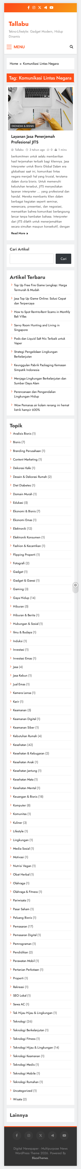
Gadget (18, 571)
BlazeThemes (40, 1158)
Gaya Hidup (21, 598)
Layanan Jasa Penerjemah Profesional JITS (33, 139)
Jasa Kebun (20, 675)
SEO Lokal (19, 995)
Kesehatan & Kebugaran (28, 753)
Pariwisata (19, 900)
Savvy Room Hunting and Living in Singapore (37, 327)
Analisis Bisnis (22, 433)
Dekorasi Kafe (22, 468)
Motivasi (18, 857)
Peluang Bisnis (22, 917)
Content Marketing (25, 459)
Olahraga (19, 883)
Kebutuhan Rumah (25, 736)
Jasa (15, 667)
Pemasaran (20, 926)
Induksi (18, 641)
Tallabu (19, 23)
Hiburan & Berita (24, 615)
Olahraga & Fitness (25, 891)
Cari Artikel (19, 249)
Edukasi (18, 502)
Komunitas (20, 814)
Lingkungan (21, 840)
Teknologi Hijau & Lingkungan (33, 1047)
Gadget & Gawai (24, 580)
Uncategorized (22, 1090)
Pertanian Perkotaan (26, 969)
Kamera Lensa (22, 693)
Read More (18, 233)
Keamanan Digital (24, 719)
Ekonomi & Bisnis (23, 126)
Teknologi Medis (24, 1064)
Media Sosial (21, 848)
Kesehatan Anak (23, 762)
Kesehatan (19, 745)
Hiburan (18, 606)
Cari (63, 258)
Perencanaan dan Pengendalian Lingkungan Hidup (35, 394)
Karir (16, 701)
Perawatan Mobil (24, 961)
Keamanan (20, 710)
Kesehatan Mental (24, 788)
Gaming (18, 589)
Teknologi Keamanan (26, 1056)
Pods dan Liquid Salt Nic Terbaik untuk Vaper (39, 340)
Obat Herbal (21, 874)
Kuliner (17, 822)
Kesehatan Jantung (25, 770)
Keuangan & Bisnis (25, 796)
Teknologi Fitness (24, 1038)
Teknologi (19, 1021)
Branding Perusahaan (27, 451)
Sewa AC (19, 1004)
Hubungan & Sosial (25, 623)
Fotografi (19, 563)
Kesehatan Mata (23, 779)
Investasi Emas (22, 658)
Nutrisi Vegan (22, 866)
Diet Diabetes (22, 485)
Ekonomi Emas (22, 520)
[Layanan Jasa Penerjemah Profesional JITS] (40, 108)
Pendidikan (20, 952)
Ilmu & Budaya (22, 632)
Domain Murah (22, 494)
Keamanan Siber (23, 727)
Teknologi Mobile (24, 1073)
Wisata (17, 1099)
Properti (18, 978)
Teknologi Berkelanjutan (28, 1030)
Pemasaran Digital (25, 935)
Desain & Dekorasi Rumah (30, 476)
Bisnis (17, 442)
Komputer (19, 805)
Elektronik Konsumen (26, 537)
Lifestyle (18, 831)
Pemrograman (22, 943)
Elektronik (19, 528)
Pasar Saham (21, 909)
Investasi (18, 649)
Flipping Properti (24, 554)
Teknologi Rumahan (26, 1082)
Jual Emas (19, 684)
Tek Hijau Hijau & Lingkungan (33, 1013)
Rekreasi (18, 987)
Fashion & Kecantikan (27, 546)
